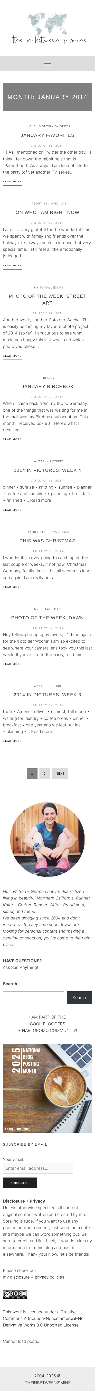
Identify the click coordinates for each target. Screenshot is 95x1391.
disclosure (20, 1277)
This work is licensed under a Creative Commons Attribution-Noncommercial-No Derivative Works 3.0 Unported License (43, 1318)
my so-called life (48, 287)
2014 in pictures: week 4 (47, 470)
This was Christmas (48, 540)
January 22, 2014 (47, 628)
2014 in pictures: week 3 (47, 694)
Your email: (13, 1159)
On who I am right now (47, 212)
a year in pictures (49, 461)
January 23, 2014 (47, 551)
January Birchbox (48, 386)
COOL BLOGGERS (47, 1023)
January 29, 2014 (47, 313)
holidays (49, 532)
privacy (42, 1277)
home (65, 532)
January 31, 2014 (47, 145)
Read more (12, 181)
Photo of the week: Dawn (47, 617)
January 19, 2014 (47, 705)
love (31, 126)
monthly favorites (54, 126)
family (33, 532)
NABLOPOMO (35, 1030)
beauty (49, 378)
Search (10, 983)
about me (39, 203)
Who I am (58, 203)
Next (60, 773)
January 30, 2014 (47, 222)
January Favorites (48, 135)
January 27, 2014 (47, 396)
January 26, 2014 (47, 480)
